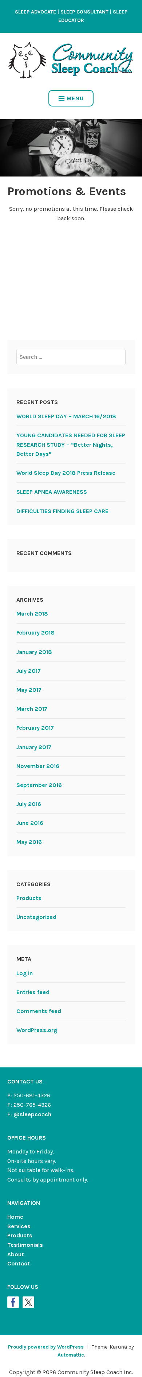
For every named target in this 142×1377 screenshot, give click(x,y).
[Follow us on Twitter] (28, 1302)
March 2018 (32, 613)
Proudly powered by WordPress (46, 1347)
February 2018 (35, 632)
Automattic (71, 1355)
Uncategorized (36, 917)
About (15, 1254)
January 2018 (34, 651)
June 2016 (29, 822)
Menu (75, 98)
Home (15, 1216)
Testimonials (25, 1244)
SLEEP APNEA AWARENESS (51, 491)
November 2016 (37, 766)
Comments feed (38, 1011)
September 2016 (39, 784)
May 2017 (29, 689)
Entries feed (33, 992)
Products (29, 898)
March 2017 (31, 708)
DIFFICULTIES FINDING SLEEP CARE (62, 511)
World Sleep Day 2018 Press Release (65, 472)
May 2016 (29, 841)
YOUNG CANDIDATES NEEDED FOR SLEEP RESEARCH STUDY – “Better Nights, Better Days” (70, 444)
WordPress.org (36, 1030)
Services (19, 1226)
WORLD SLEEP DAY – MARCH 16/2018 (66, 416)
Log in (24, 973)
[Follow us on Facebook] (13, 1302)
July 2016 (28, 803)
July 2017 (28, 670)
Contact (18, 1263)
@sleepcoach (32, 1114)
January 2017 (33, 747)
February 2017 (35, 727)
